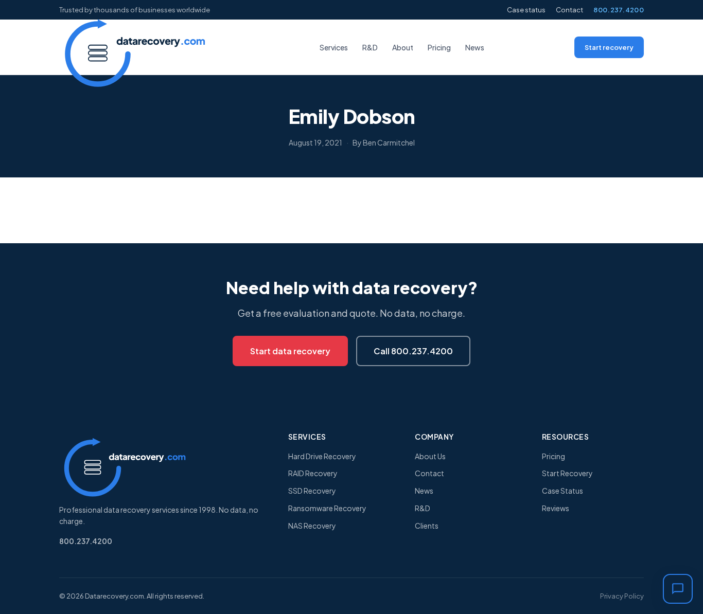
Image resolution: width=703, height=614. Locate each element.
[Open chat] (678, 589)
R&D (370, 47)
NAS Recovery (312, 525)
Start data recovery (290, 351)
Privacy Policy (622, 596)
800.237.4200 (618, 10)
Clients (426, 525)
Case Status (562, 490)
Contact (569, 10)
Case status (526, 10)
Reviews (555, 508)
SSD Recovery (312, 490)
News (474, 47)
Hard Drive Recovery (322, 456)
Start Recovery (567, 473)
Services (334, 47)
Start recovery (609, 47)
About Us (430, 456)
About (402, 47)
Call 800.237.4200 (413, 351)
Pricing (439, 47)
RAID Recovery (313, 473)
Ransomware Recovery (327, 508)
